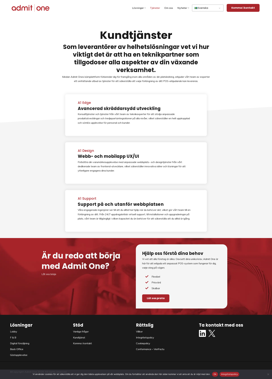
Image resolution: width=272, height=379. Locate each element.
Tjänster (155, 7)
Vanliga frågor (81, 331)
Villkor (139, 331)
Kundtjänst (79, 337)
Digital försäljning (19, 343)
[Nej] (268, 374)
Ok (215, 374)
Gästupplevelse (18, 355)
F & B (13, 337)
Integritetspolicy (145, 337)
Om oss (168, 7)
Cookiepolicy (143, 343)
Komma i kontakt (243, 8)
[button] (145, 7)
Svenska (203, 8)
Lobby (13, 331)
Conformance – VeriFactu (150, 349)
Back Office (16, 349)
